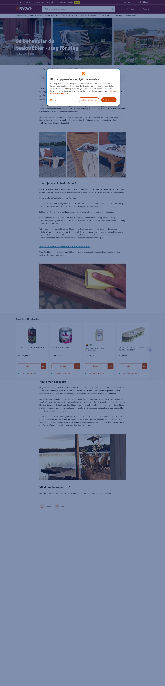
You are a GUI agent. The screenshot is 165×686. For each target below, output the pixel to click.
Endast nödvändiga (89, 100)
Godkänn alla (108, 100)
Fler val (53, 100)
